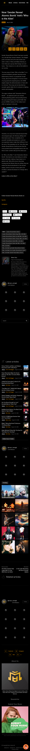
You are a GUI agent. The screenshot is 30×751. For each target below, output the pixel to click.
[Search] (26, 321)
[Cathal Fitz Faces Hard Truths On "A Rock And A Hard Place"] (8, 505)
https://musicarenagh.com (17, 260)
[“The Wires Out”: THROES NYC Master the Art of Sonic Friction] (26, 390)
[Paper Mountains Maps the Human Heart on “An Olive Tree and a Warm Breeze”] (26, 374)
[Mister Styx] (6, 267)
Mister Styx (14, 257)
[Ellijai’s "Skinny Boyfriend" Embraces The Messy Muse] (8, 547)
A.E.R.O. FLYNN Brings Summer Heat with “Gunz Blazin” (11, 417)
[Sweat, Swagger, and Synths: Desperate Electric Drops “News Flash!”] (26, 397)
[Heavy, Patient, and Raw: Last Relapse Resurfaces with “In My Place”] (26, 367)
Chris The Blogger (10, 369)
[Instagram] (16, 651)
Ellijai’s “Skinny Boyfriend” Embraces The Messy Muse (11, 424)
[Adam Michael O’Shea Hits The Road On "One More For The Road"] (21, 547)
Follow (25, 284)
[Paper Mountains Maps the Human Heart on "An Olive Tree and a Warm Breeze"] (21, 492)
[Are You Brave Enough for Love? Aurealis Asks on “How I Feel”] (26, 404)
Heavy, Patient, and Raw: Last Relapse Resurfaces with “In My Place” (11, 367)
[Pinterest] (17, 49)
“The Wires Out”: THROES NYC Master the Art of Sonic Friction (11, 389)
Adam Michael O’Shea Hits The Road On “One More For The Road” (12, 431)
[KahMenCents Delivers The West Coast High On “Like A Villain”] (26, 411)
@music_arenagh (12, 283)
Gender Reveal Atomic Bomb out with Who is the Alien (14, 236)
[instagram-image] (6, 292)
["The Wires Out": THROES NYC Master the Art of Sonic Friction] (21, 505)
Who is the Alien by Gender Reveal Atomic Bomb (13, 248)
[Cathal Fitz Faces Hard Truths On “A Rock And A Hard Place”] (26, 383)
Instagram (4, 204)
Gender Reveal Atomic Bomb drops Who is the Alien (14, 234)
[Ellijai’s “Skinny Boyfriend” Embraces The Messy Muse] (26, 425)
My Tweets (5, 442)
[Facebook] (10, 49)
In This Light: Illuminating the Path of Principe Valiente (22, 570)
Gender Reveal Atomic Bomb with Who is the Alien (13, 243)
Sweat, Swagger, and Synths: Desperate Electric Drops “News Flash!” (12, 396)
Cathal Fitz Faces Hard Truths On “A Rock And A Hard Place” (11, 382)
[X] (14, 49)
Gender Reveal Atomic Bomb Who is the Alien (12, 241)
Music (3, 22)
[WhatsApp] (21, 49)
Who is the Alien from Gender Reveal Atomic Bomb (13, 250)
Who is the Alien (6, 245)
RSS (14, 654)
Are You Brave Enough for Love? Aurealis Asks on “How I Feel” (10, 403)
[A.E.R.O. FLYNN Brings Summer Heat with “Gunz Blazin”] (26, 418)
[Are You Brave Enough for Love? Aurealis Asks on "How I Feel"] (21, 519)
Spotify (4, 200)
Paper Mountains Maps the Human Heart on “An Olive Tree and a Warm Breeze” (11, 374)
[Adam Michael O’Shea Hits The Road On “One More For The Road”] (26, 432)
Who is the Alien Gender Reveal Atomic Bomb (12, 252)
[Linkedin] (25, 49)
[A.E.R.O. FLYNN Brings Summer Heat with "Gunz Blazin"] (21, 533)
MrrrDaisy (8, 385)
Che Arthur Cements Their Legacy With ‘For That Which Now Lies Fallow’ (8, 570)
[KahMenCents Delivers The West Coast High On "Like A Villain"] (8, 533)
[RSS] (10, 654)
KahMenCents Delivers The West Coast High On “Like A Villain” (12, 410)
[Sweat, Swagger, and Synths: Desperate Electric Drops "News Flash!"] (8, 519)
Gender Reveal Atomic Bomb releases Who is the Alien (14, 238)
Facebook (10, 651)
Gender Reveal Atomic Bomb (13, 231)
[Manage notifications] (26, 748)
